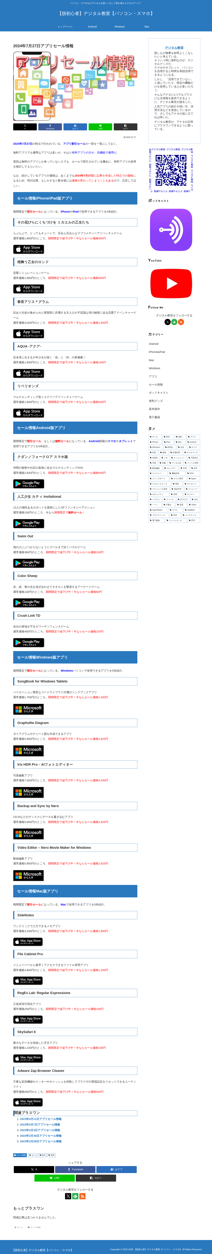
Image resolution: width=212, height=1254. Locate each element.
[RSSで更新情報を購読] (82, 1196)
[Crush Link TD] (28, 642)
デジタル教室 (174, 47)
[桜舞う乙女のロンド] (28, 288)
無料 (52, 1155)
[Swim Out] (28, 563)
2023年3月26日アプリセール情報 (41, 1141)
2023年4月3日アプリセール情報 (40, 1130)
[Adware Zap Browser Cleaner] (28, 1102)
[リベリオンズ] (28, 412)
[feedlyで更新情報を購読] (75, 1196)
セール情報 (21, 1155)
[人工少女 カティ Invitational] (28, 523)
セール (34, 1155)
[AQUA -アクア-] (28, 373)
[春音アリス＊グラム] (28, 333)
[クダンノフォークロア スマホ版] (28, 483)
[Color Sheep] (28, 602)
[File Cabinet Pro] (28, 980)
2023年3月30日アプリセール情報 (41, 1135)
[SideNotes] (28, 941)
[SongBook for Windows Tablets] (28, 709)
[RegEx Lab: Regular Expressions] (28, 1019)
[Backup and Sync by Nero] (28, 833)
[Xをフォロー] (68, 1196)
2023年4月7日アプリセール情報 (40, 1124)
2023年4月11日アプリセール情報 (41, 1119)
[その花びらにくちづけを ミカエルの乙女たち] (28, 249)
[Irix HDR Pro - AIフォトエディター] (28, 792)
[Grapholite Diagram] (28, 750)
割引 (44, 1155)
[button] (125, 126)
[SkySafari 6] (28, 1058)
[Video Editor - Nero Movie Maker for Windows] (28, 875)
